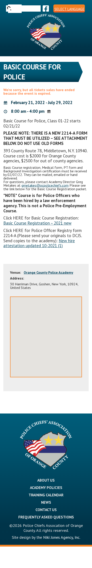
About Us (46, 480)
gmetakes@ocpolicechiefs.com (45, 185)
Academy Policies (46, 487)
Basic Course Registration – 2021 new (37, 223)
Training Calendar (46, 495)
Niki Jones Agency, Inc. (61, 537)
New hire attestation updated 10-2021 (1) (39, 243)
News (46, 502)
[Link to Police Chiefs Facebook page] (45, 8)
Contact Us (46, 509)
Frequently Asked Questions (46, 517)
